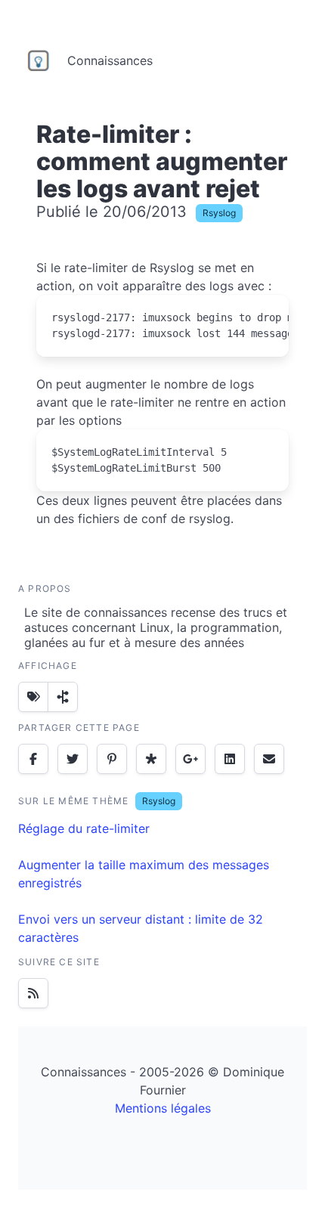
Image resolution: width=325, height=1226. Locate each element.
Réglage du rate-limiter (84, 828)
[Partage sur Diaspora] (151, 759)
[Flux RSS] (33, 993)
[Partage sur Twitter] (72, 759)
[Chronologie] (63, 697)
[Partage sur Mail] (269, 759)
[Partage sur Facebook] (33, 759)
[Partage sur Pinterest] (112, 759)
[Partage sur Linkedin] (230, 759)
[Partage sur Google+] (190, 759)
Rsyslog (219, 212)
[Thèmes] (33, 697)
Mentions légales (163, 1108)
